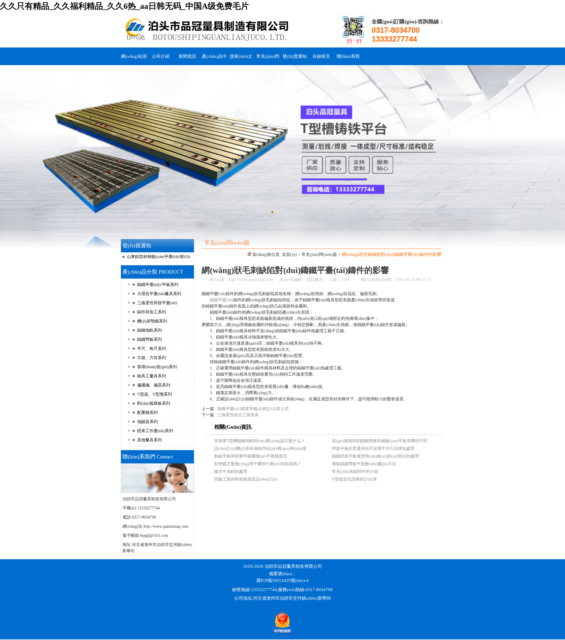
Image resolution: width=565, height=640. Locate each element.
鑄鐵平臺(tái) (214, 294)
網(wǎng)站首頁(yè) (134, 59)
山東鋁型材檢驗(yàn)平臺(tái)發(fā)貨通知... (158, 257)
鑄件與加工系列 (151, 312)
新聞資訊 (187, 56)
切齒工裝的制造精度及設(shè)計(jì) (245, 479)
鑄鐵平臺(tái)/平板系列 (157, 284)
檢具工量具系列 (151, 376)
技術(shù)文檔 (241, 59)
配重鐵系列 (147, 412)
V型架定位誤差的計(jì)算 (354, 479)
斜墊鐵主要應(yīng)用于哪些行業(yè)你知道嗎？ (257, 464)
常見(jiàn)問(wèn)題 (267, 59)
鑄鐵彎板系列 (149, 339)
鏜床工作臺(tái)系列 (155, 431)
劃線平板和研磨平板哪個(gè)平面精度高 (250, 456)
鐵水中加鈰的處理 (230, 471)
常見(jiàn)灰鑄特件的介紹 (355, 471)
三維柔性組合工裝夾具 (238, 415)
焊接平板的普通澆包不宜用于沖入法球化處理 (373, 448)
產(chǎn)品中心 (214, 59)
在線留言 (321, 56)
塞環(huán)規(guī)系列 (157, 367)
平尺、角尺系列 (151, 348)
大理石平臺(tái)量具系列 (159, 294)
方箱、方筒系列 (151, 358)
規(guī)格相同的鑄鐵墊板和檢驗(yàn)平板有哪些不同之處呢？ (388, 441)
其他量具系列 (149, 440)
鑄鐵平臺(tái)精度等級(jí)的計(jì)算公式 (253, 409)
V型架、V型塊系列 (154, 394)
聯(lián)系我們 (348, 59)
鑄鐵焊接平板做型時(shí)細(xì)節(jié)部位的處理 (375, 456)
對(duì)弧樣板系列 (153, 403)
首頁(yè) (289, 254)
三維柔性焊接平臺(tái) (157, 303)
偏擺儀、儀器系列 (153, 385)
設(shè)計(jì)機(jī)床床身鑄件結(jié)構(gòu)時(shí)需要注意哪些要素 (274, 448)
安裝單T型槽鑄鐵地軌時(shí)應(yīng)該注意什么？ (259, 441)
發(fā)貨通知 (294, 56)
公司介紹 (161, 56)
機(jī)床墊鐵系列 (152, 321)
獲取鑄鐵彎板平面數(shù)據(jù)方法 (364, 464)
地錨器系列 (147, 421)
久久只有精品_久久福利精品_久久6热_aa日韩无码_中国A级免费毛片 (124, 6)
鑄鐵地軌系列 (149, 330)
